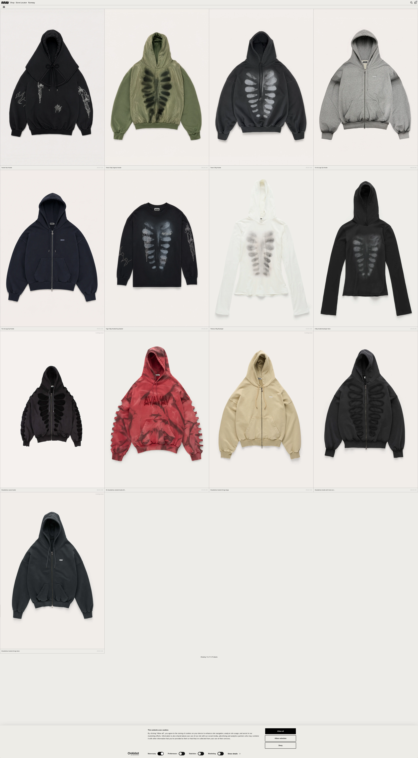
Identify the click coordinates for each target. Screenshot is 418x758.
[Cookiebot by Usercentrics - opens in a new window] (133, 753)
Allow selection (281, 738)
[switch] (182, 753)
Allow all (280, 731)
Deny (280, 745)
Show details (233, 754)
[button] (411, 2)
